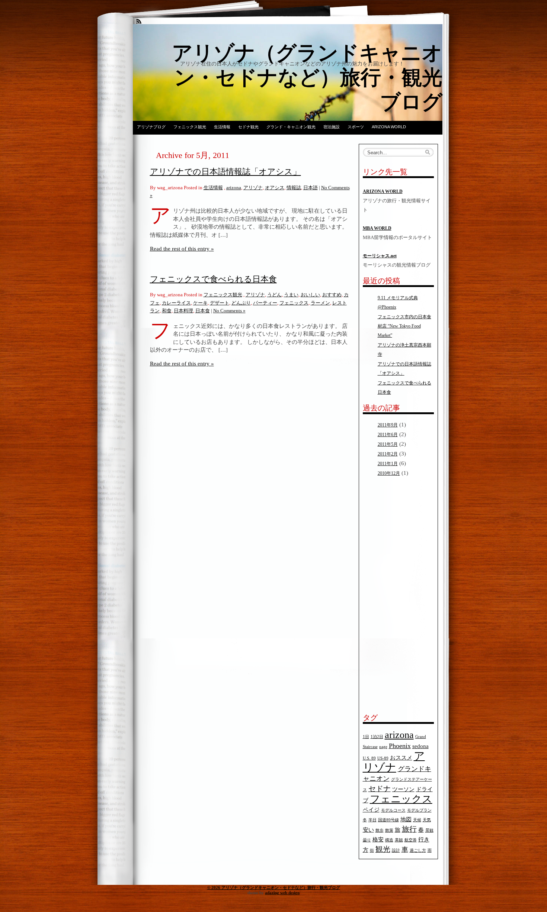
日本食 (202, 310)
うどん (274, 294)
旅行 (409, 829)
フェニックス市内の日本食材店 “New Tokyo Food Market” (404, 326)
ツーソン (403, 789)
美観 (399, 840)
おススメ (401, 758)
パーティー (265, 303)
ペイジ (371, 810)
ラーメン (320, 303)
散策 (389, 830)
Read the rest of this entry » (182, 248)
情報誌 (294, 187)
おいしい (310, 294)
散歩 (379, 830)
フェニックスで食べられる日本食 (213, 279)
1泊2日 (377, 737)
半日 (372, 820)
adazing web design (282, 892)
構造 (389, 840)
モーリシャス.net (380, 255)
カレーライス (176, 303)
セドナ (379, 788)
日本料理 (183, 310)
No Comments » (229, 310)
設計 (396, 850)
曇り (367, 840)
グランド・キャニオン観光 (291, 127)
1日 (366, 737)
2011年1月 (388, 463)
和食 (167, 310)
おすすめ (332, 294)
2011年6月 (388, 434)
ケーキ (200, 303)
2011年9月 (388, 425)
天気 (427, 820)
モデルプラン (419, 810)
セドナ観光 (248, 127)
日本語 (310, 187)
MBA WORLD (377, 228)
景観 (429, 830)
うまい (291, 294)
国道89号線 (388, 820)
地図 (406, 819)
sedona (420, 746)
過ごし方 (418, 850)
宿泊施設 (331, 127)
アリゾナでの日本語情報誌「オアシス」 (225, 171)
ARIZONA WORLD (389, 127)
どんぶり (241, 303)
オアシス (274, 187)
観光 (382, 849)
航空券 (410, 840)
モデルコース (393, 810)
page (383, 747)
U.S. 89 (369, 758)
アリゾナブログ (151, 127)
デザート (219, 303)
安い (368, 830)
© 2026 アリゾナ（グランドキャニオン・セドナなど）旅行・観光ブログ (273, 887)
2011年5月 (388, 444)
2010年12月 (389, 473)
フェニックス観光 (189, 127)
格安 (378, 839)
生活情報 (222, 127)
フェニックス (293, 303)
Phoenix (400, 746)
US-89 (382, 758)
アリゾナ (253, 187)
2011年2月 (388, 454)
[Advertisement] (385, 595)
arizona (233, 187)
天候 (417, 820)
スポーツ (356, 127)
